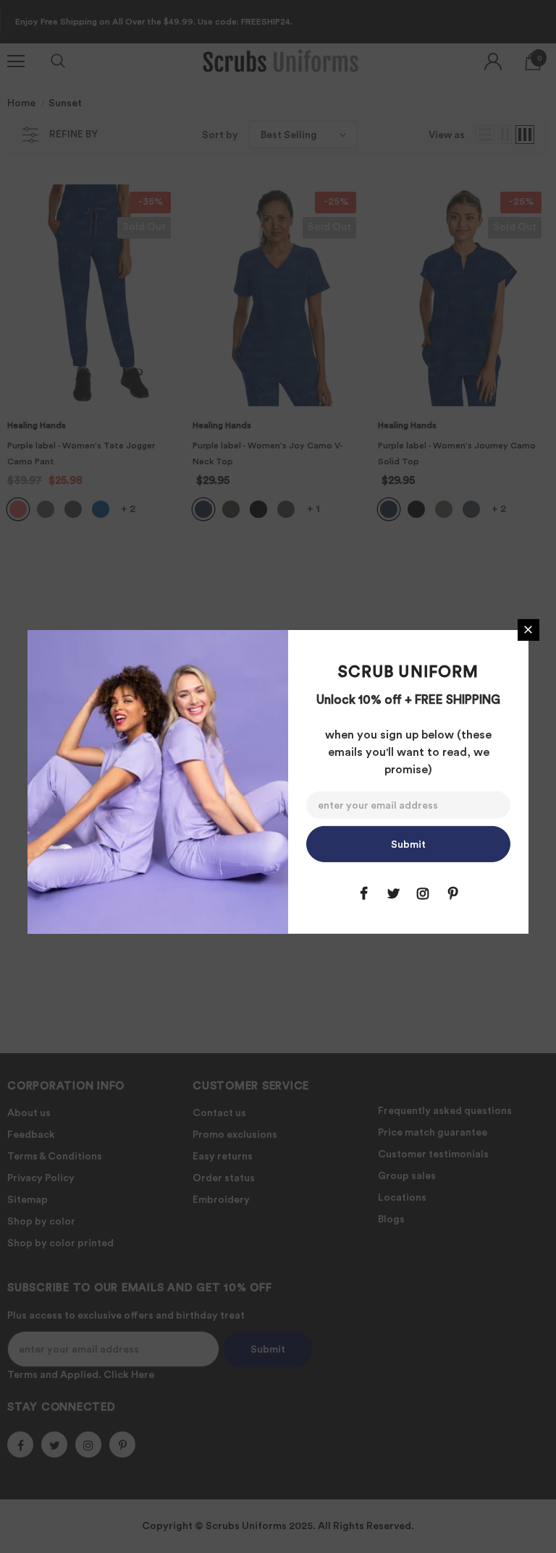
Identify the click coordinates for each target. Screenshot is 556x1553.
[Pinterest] (452, 893)
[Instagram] (423, 893)
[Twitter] (393, 893)
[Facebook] (363, 893)
